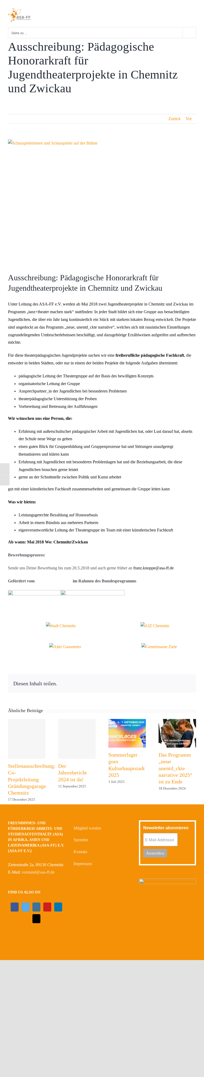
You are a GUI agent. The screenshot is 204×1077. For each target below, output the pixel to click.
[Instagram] (36, 907)
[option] (55, 626)
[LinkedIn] (58, 907)
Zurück (174, 118)
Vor (189, 118)
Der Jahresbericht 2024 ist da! (72, 772)
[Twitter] (25, 907)
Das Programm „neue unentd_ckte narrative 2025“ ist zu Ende (175, 768)
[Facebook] (15, 907)
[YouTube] (47, 907)
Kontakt (80, 851)
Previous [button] (5, 630)
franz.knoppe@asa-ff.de (153, 568)
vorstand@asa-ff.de (38, 872)
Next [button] (199, 630)
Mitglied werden (87, 828)
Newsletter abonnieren (166, 828)
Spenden (81, 840)
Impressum (83, 863)
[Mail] (36, 918)
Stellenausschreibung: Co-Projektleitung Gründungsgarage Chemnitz (32, 779)
